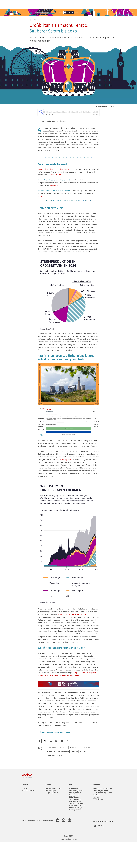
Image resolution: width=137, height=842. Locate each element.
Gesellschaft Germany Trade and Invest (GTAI (75, 614)
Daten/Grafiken (74, 788)
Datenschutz (72, 839)
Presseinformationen (53, 788)
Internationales (63, 752)
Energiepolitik (75, 748)
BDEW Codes (74, 797)
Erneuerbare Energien (54, 756)
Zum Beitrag (53, 185)
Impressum (64, 839)
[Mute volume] (43, 114)
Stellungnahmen (75, 793)
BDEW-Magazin (98, 799)
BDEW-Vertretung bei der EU (103, 793)
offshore (74, 752)
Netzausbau (51, 752)
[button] (40, 741)
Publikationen (74, 795)
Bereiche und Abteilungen (102, 788)
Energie (24, 788)
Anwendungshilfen (76, 791)
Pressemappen (51, 791)
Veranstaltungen (75, 799)
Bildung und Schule (76, 810)
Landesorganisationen (101, 791)
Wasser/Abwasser (28, 791)
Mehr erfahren (56, 175)
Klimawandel (63, 748)
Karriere (96, 797)
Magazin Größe (85, 752)
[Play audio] (41, 112)
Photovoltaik (51, 748)
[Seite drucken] (67, 741)
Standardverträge (75, 808)
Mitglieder (96, 795)
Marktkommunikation (77, 806)
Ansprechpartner (52, 793)
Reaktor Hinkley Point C (64, 460)
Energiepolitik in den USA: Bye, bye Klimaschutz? (55, 169)
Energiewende (88, 748)
